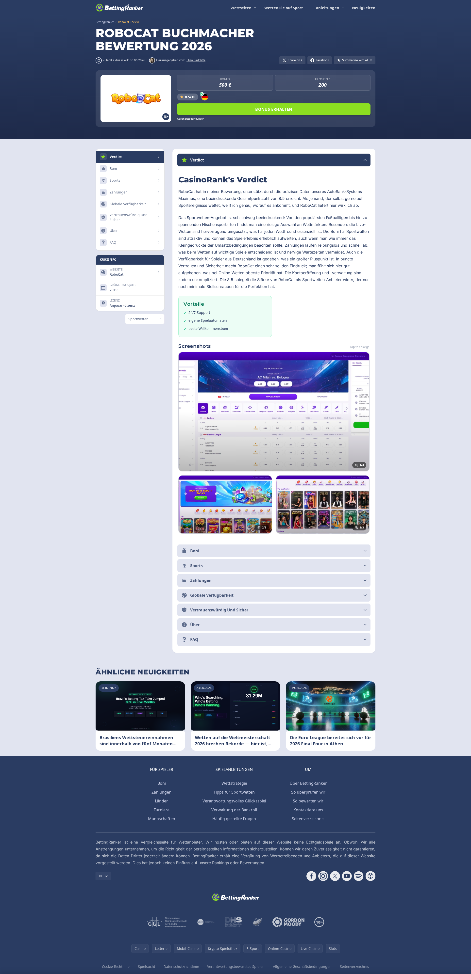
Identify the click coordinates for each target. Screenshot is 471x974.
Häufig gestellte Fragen (234, 818)
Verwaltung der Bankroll (234, 810)
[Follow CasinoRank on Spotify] (359, 876)
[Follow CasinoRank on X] (335, 876)
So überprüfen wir (308, 792)
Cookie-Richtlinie (116, 966)
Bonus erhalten (273, 109)
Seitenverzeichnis (308, 818)
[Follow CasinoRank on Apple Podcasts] (370, 876)
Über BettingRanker (308, 783)
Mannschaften (161, 818)
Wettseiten (241, 7)
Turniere (161, 810)
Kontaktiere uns (308, 810)
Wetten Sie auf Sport (283, 7)
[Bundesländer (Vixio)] (206, 922)
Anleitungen (327, 7)
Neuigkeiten (363, 7)
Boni (161, 783)
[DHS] (233, 922)
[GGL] (167, 922)
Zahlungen (161, 792)
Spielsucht (146, 966)
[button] (273, 160)
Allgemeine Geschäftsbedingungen (302, 966)
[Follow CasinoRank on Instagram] (323, 876)
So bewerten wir (308, 801)
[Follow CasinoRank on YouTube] (347, 876)
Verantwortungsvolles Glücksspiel (234, 801)
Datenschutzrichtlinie (181, 966)
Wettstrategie (234, 783)
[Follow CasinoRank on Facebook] (311, 876)
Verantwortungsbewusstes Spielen (236, 966)
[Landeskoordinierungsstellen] (257, 922)
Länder (161, 801)
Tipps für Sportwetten (234, 792)
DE (101, 876)
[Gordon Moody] (288, 922)
